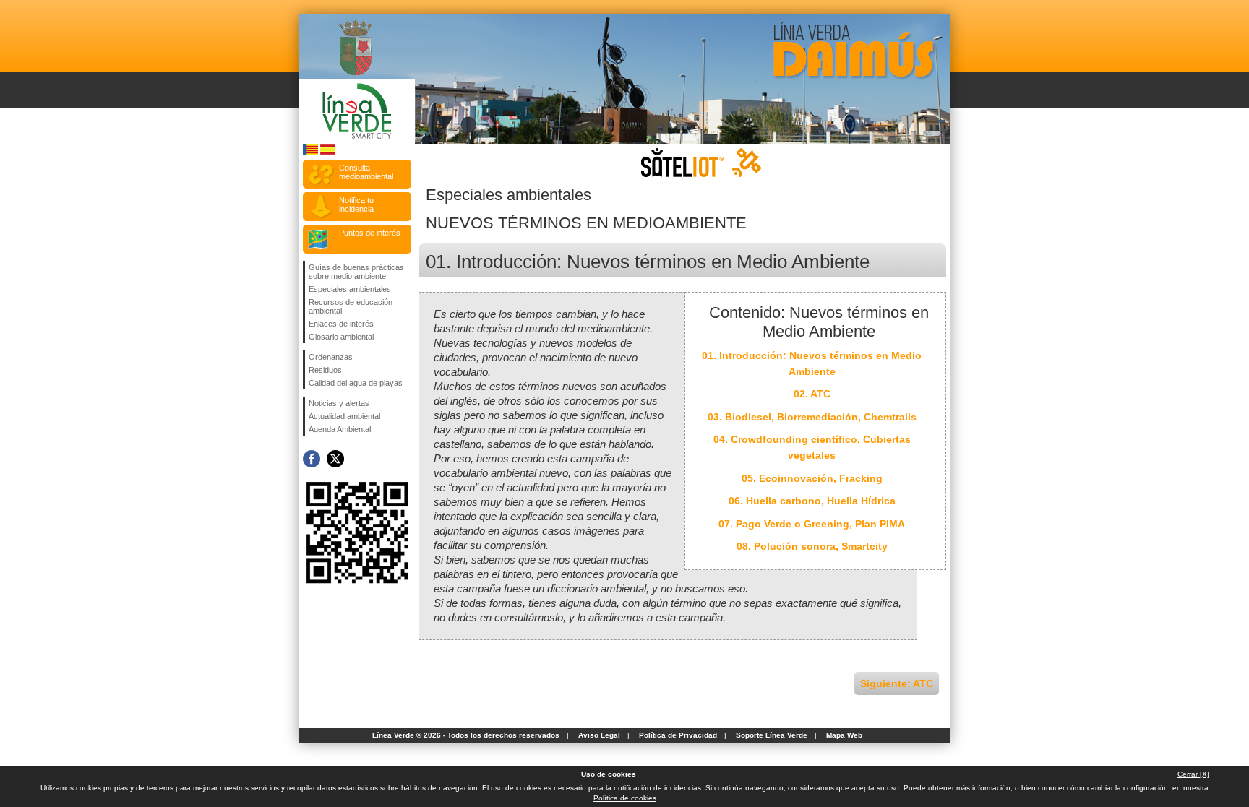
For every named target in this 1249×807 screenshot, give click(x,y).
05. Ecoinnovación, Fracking (812, 478)
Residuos (325, 370)
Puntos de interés (369, 232)
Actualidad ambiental (344, 416)
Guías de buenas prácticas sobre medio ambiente (356, 271)
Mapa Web (844, 735)
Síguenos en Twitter (335, 458)
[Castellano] (327, 152)
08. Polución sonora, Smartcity (812, 546)
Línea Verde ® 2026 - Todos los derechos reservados (465, 735)
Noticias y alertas (339, 403)
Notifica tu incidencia (356, 204)
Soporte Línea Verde (771, 735)
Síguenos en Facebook (311, 458)
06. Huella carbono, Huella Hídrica (812, 500)
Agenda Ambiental (340, 429)
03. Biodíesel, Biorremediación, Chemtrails (812, 417)
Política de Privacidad (678, 735)
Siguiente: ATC (896, 683)
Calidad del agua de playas (356, 383)
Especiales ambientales (350, 289)
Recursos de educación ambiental (350, 306)
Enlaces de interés (341, 323)
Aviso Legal (599, 735)
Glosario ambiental (341, 336)
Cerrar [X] (1193, 774)
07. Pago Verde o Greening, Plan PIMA (811, 524)
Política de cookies (624, 798)
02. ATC (812, 394)
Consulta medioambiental (366, 172)
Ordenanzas (331, 357)
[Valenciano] (310, 152)
